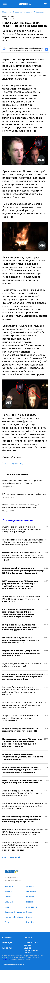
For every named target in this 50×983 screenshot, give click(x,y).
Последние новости (17, 520)
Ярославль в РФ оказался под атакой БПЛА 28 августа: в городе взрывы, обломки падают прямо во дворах (22, 832)
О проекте (7, 938)
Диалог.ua (6, 959)
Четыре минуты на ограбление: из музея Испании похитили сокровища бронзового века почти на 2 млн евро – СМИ (23, 556)
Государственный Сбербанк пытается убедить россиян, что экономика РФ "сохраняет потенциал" (22, 542)
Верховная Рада (17, 464)
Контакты (7, 948)
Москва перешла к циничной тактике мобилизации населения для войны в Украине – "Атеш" (22, 806)
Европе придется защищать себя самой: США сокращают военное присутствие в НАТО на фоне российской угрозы (20, 846)
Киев (5, 464)
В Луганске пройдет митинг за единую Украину (24, 494)
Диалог (4, 16)
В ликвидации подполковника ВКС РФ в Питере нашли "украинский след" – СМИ (21, 598)
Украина (12, 16)
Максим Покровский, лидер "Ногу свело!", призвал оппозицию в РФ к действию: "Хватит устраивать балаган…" (21, 691)
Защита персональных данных (31, 950)
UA (45, 4)
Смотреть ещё (11, 857)
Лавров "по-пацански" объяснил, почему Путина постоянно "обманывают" (20, 717)
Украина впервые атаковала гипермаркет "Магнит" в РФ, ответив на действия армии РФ (22, 793)
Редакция (7, 943)
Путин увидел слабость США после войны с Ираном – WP (21, 665)
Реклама (28, 938)
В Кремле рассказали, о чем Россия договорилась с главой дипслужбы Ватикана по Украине (22, 705)
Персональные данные (31, 944)
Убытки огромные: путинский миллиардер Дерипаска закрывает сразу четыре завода (21, 529)
